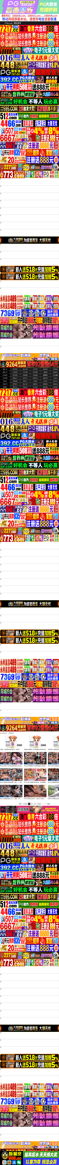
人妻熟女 (45, 372)
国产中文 (15, 387)
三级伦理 (15, 372)
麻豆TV (25, 381)
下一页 (38, 803)
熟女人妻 (25, 384)
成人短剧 (35, 387)
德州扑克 (35, 378)
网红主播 (25, 369)
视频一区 (5, 369)
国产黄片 (15, 384)
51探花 (35, 381)
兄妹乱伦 (25, 387)
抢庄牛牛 (25, 378)
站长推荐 (5, 375)
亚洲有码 (45, 369)
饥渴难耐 (25, 375)
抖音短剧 (15, 381)
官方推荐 (5, 378)
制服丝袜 (55, 372)
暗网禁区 (45, 384)
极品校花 (45, 387)
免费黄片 (35, 384)
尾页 (49, 803)
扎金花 (55, 378)
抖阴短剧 (55, 387)
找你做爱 (35, 375)
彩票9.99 (45, 378)
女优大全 (55, 381)
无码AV (5, 381)
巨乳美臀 (35, 372)
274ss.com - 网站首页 (13, 23)
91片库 (45, 381)
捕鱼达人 (15, 378)
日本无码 (35, 369)
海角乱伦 (55, 384)
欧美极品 (55, 369)
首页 (20, 803)
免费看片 (5, 387)
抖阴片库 (5, 384)
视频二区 (5, 372)
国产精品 (15, 369)
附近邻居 (15, 375)
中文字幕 (25, 372)
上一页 (25, 803)
